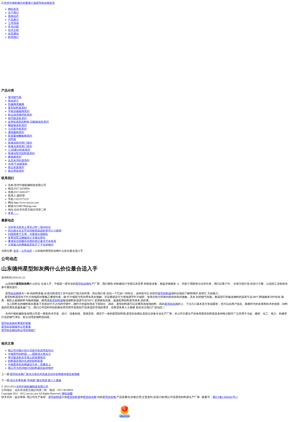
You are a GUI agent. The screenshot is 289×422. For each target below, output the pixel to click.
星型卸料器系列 (17, 107)
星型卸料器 (164, 293)
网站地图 (67, 393)
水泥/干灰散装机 (17, 163)
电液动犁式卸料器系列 (21, 153)
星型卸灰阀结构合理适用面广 (18, 330)
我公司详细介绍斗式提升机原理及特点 (31, 350)
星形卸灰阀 (171, 303)
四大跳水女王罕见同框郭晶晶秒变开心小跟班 (35, 230)
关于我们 (13, 12)
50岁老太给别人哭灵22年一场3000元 (29, 227)
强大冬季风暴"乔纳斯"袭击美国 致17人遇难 (35, 380)
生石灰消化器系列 (18, 160)
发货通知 (13, 33)
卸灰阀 (15, 293)
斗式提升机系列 (17, 128)
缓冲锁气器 (14, 97)
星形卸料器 (56, 300)
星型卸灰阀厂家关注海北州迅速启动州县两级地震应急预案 (45, 374)
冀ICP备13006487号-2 (225, 397)
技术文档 (13, 30)
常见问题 (13, 26)
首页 (16, 250)
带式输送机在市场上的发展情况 (26, 357)
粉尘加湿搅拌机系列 (20, 114)
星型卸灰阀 (82, 283)
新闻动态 (13, 16)
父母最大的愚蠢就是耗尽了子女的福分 (31, 244)
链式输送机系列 (17, 118)
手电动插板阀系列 (18, 111)
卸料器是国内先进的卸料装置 (25, 361)
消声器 (12, 139)
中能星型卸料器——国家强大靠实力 (29, 354)
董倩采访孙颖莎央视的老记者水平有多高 (32, 241)
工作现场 (13, 23)
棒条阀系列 (14, 156)
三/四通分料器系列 (19, 149)
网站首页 (13, 9)
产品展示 (13, 19)
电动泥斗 (13, 100)
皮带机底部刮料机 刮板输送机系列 (28, 121)
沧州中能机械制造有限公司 (32, 386)
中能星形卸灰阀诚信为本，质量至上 (29, 364)
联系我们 (13, 37)
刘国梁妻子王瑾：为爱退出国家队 (28, 234)
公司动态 (26, 250)
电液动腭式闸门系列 (20, 142)
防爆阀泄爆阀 (16, 104)
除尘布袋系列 (16, 167)
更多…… (13, 213)
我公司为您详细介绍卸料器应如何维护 (31, 368)
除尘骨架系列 (16, 170)
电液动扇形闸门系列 (20, 146)
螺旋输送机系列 (17, 125)
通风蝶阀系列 (16, 132)
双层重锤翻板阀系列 (20, 135)
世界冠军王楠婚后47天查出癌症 (26, 237)
